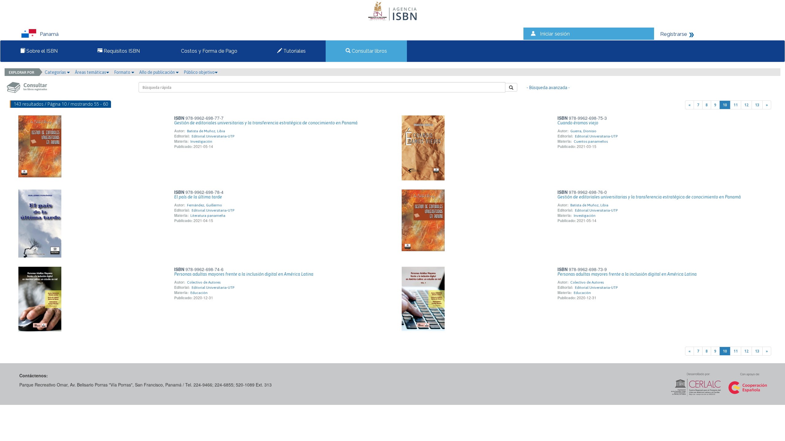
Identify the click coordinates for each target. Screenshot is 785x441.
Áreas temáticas (90, 72)
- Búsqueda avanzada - (548, 87)
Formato (122, 72)
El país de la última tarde (198, 196)
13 (757, 104)
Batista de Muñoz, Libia (206, 131)
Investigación (201, 141)
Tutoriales (294, 51)
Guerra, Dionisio (583, 131)
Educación (199, 293)
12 (746, 104)
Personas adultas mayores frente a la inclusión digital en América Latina (243, 274)
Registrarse (673, 34)
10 (725, 104)
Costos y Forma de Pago (208, 51)
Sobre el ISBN (41, 51)
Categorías (56, 72)
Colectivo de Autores (203, 282)
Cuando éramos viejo (577, 122)
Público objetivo (199, 72)
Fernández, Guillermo (204, 205)
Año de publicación (157, 72)
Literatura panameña (207, 215)
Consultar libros (368, 51)
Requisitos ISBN (121, 51)
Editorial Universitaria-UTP (213, 136)
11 (735, 104)
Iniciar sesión (555, 34)
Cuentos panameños (591, 141)
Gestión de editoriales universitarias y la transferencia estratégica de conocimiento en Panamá (266, 122)
